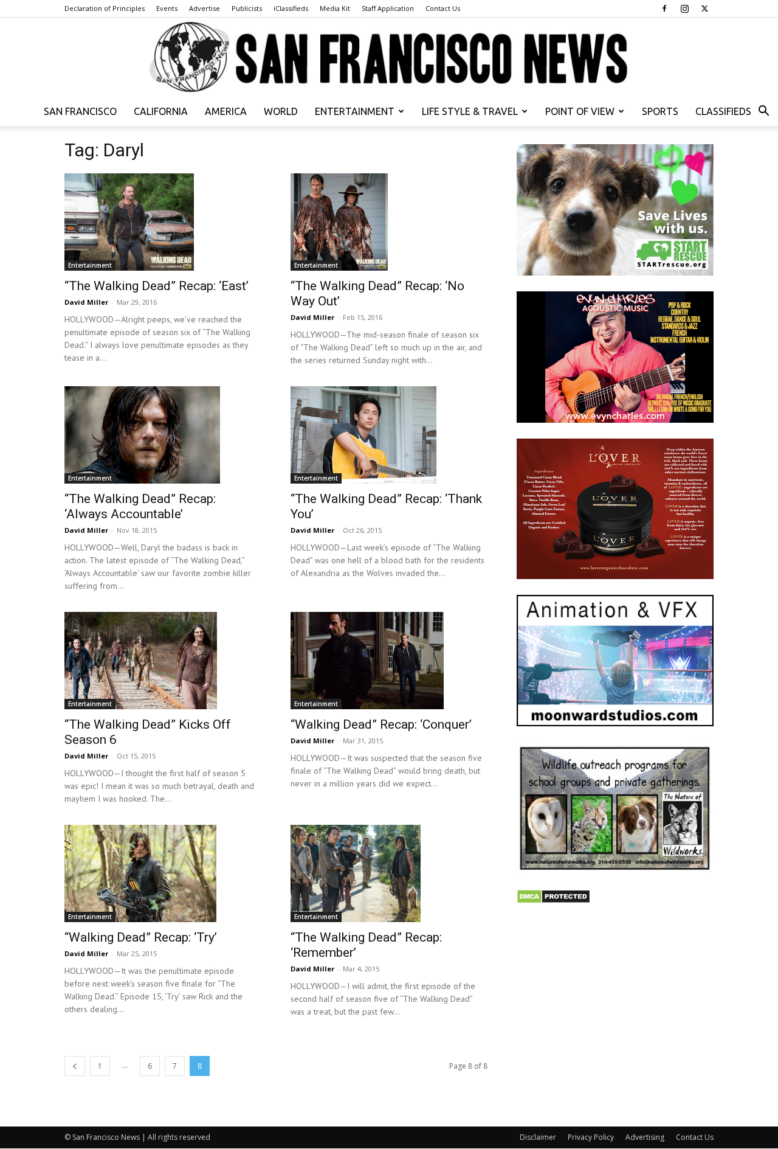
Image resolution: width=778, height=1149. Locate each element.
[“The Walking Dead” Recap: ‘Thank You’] (389, 435)
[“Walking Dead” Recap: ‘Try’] (162, 873)
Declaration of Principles (104, 8)
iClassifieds (291, 8)
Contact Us (442, 8)
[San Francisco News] (389, 57)
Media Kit (335, 8)
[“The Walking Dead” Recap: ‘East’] (162, 222)
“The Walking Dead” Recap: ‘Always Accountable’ (140, 506)
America (226, 111)
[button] (763, 112)
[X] (704, 8)
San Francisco (80, 111)
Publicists (247, 8)
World (281, 111)
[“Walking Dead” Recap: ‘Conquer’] (389, 660)
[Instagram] (684, 8)
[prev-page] (74, 1066)
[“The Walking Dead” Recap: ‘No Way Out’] (389, 222)
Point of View (579, 111)
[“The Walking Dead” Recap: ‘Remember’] (389, 873)
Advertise (204, 8)
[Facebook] (664, 8)
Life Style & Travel (470, 111)
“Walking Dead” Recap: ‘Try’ (140, 937)
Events (166, 8)
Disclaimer (538, 1137)
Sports (660, 111)
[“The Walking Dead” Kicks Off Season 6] (162, 660)
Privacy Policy (591, 1137)
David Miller (86, 302)
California (161, 111)
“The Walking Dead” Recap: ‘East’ (156, 286)
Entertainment (354, 111)
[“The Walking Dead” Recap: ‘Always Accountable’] (162, 435)
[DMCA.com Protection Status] (553, 900)
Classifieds (723, 111)
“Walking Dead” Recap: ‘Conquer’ (381, 724)
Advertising (644, 1137)
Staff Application (388, 8)
